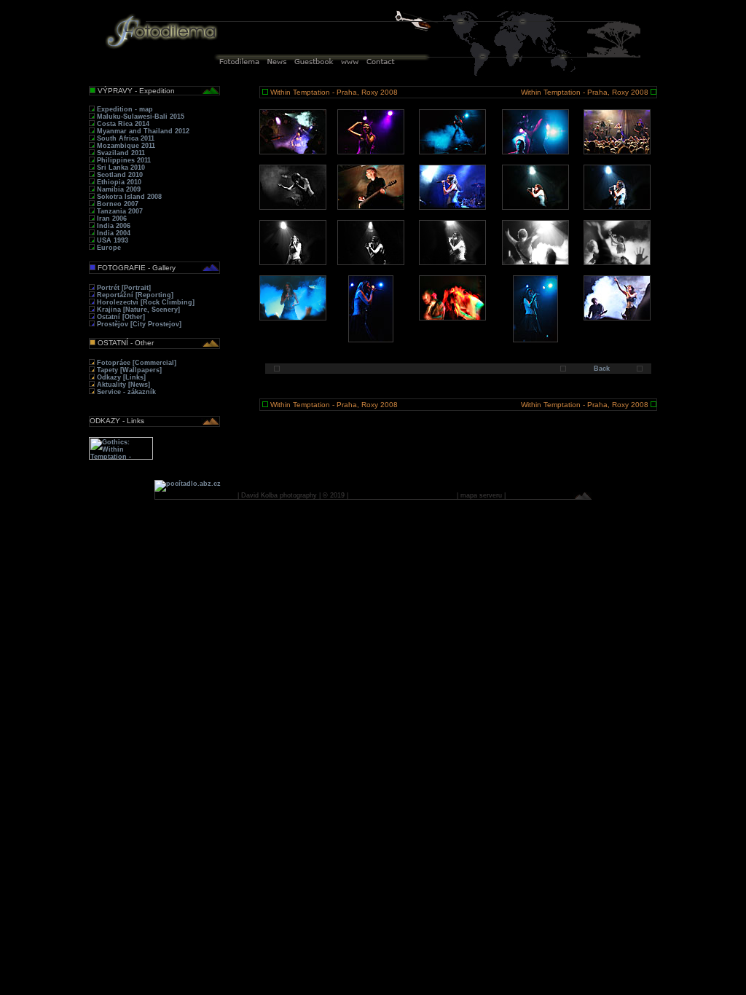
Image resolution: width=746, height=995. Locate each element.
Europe (108, 247)
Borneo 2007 (116, 204)
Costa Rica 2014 (122, 123)
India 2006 (112, 225)
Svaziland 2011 (120, 153)
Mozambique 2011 (125, 145)
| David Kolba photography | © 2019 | (292, 495)
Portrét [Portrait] (123, 287)
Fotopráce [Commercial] (135, 362)
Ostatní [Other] (120, 316)
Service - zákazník (125, 392)
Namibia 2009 (118, 189)
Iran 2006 (111, 218)
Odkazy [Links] (120, 377)
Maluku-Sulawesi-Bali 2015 (139, 116)
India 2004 (112, 233)
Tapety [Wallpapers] (128, 370)
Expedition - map (124, 109)
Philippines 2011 (123, 160)
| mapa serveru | (481, 495)
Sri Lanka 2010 (120, 167)
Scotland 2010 (119, 174)
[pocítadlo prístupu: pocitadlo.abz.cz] (187, 483)
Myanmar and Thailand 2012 (142, 131)
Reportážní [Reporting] (134, 295)
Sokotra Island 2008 (128, 196)
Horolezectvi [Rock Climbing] (145, 302)
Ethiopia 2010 (118, 182)
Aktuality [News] (122, 384)
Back (602, 368)
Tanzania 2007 (119, 211)
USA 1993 (111, 240)
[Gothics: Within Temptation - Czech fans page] (121, 457)
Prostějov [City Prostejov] (138, 324)
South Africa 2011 (124, 138)
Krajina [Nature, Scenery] (137, 309)
